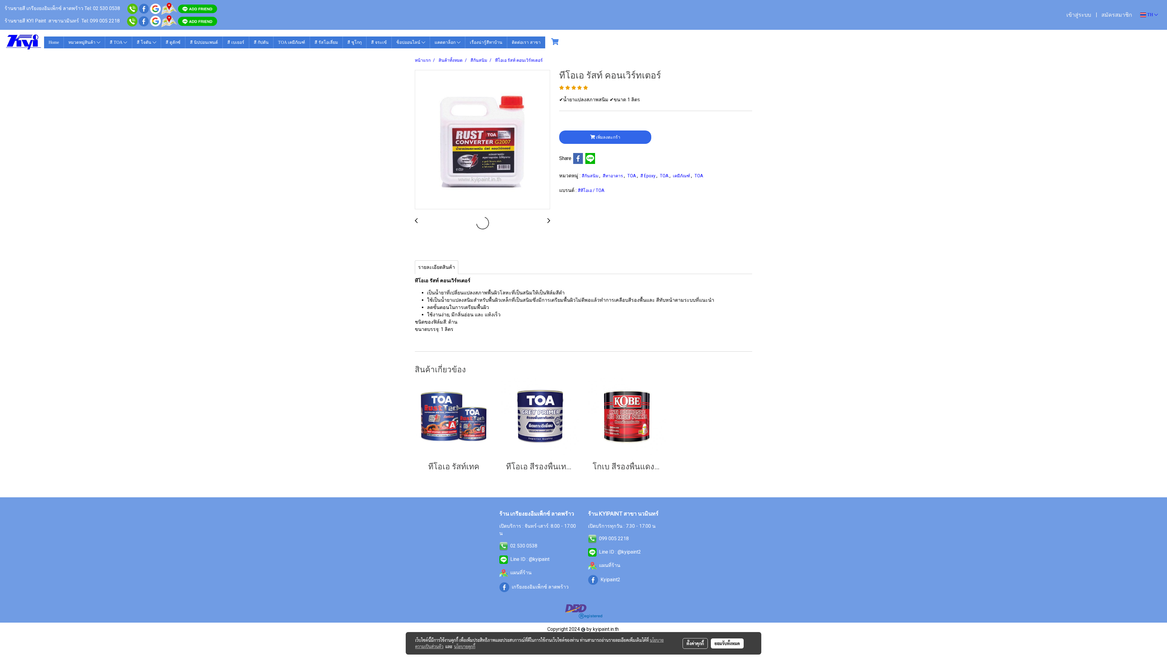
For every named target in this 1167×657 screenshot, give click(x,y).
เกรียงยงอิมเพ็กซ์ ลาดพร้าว (540, 587)
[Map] (169, 8)
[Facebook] (144, 21)
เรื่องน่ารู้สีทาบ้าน (486, 42)
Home (54, 42)
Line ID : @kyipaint (529, 559)
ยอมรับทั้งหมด (727, 643)
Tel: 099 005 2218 (100, 21)
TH (1150, 14)
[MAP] (169, 21)
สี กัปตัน (261, 42)
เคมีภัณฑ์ (682, 175)
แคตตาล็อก (446, 42)
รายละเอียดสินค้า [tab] (436, 267)
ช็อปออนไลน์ (409, 42)
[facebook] (144, 8)
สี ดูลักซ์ (173, 42)
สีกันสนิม (590, 175)
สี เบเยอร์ (235, 42)
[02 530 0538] (132, 8)
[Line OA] (197, 8)
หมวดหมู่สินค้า (82, 42)
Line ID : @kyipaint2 (620, 552)
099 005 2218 (614, 538)
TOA (632, 175)
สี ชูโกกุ (354, 42)
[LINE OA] (503, 559)
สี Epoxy (648, 175)
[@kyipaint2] (197, 21)
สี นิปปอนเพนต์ (204, 42)
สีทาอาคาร (613, 175)
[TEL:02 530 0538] (503, 546)
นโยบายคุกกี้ (464, 646)
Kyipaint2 (610, 579)
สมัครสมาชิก (1116, 15)
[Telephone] (132, 21)
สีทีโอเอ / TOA (591, 190)
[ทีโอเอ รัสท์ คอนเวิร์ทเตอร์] (482, 140)
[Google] (155, 8)
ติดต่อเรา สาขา (526, 42)
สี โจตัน (145, 42)
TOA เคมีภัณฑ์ (291, 42)
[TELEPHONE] (592, 538)
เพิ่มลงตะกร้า (607, 137)
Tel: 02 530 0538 (102, 8)
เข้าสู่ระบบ (1078, 15)
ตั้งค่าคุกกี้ (695, 643)
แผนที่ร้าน (521, 572)
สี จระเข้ (379, 42)
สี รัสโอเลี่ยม (326, 42)
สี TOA (116, 42)
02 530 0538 (523, 546)
